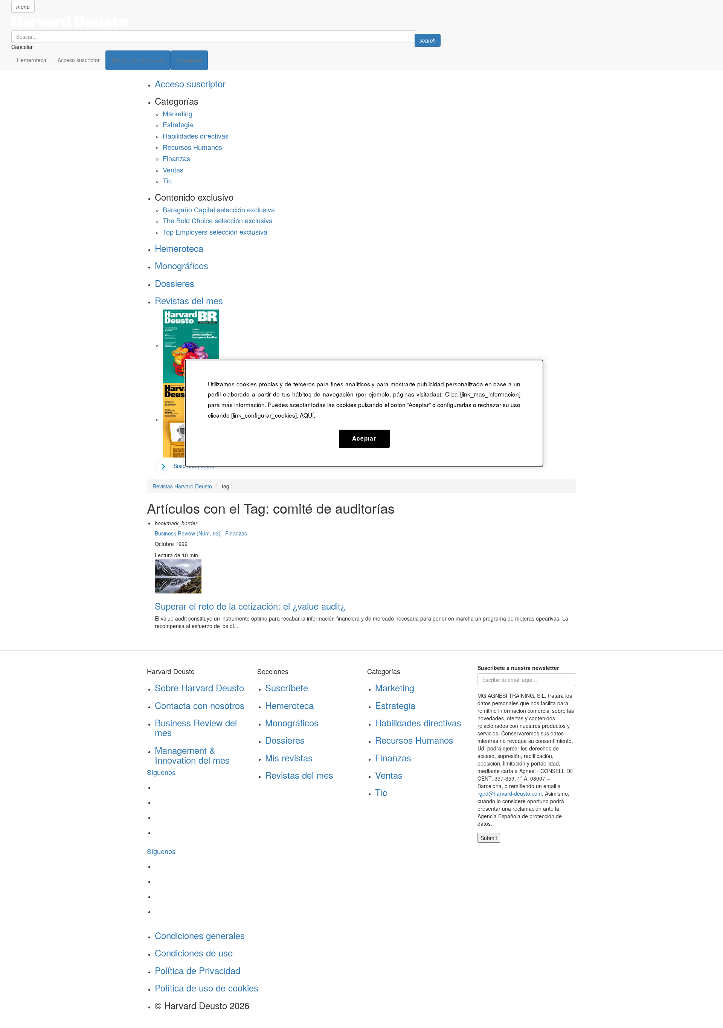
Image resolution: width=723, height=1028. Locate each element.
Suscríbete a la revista (138, 60)
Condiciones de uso (194, 952)
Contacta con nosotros (199, 705)
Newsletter (189, 60)
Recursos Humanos (192, 147)
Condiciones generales (200, 935)
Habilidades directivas (196, 135)
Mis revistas (289, 757)
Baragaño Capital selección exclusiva (219, 209)
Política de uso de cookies (206, 987)
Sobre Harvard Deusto (199, 687)
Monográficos (181, 265)
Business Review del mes (196, 727)
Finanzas (176, 158)
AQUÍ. (307, 415)
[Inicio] (226, 21)
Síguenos (161, 772)
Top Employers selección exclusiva (215, 231)
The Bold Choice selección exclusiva (218, 220)
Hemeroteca (31, 60)
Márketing (177, 113)
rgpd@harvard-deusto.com (509, 793)
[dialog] (364, 413)
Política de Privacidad (197, 970)
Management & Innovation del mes (192, 754)
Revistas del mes (189, 300)
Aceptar (364, 438)
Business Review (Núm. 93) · (190, 533)
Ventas (173, 169)
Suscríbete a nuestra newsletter (518, 667)
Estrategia (178, 124)
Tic (167, 180)
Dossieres (174, 283)
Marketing (394, 687)
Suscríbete (286, 687)
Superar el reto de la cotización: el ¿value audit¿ (250, 605)
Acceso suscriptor (79, 60)
